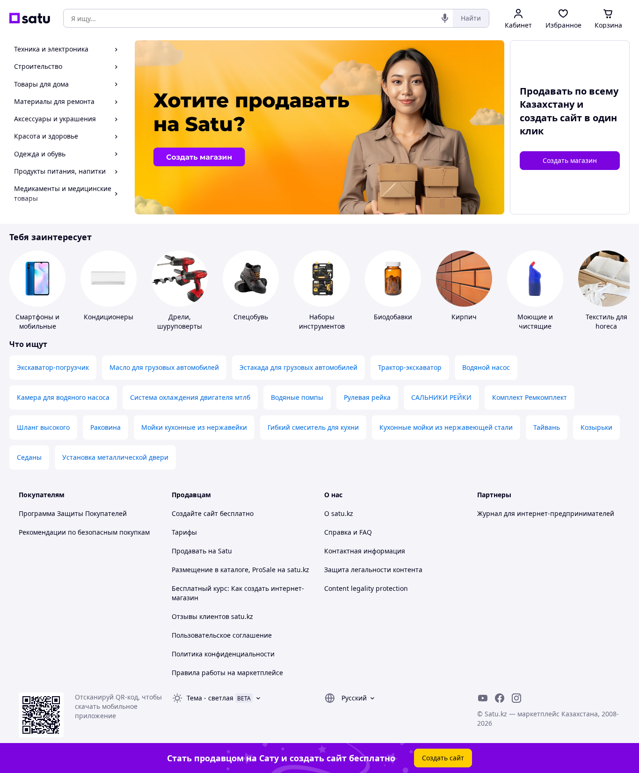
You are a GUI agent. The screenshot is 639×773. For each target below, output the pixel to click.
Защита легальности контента (373, 569)
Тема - (210, 697)
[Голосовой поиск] (445, 18)
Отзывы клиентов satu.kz (212, 616)
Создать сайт (443, 757)
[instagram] (516, 698)
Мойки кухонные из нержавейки (194, 427)
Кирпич (464, 316)
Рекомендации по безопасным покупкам (84, 532)
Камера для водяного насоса (63, 397)
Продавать (189, 550)
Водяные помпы (297, 397)
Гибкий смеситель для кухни (313, 427)
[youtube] (482, 698)
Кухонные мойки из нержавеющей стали (446, 427)
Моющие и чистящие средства (535, 326)
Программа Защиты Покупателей (73, 513)
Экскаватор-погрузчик (53, 367)
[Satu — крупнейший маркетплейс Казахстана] (29, 18)
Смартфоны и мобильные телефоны (37, 326)
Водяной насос (486, 367)
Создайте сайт (195, 513)
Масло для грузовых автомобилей (164, 367)
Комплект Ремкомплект (529, 397)
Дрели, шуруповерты (179, 321)
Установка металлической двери (115, 457)
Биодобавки (393, 316)
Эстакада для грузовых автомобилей (298, 367)
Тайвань (546, 427)
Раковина (105, 427)
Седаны (29, 457)
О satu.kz (338, 513)
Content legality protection (366, 588)
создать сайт (551, 117)
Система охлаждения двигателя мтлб (190, 397)
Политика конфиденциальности (223, 653)
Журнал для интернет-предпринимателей (545, 513)
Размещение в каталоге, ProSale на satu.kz (240, 569)
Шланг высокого (43, 427)
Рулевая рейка (367, 397)
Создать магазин (570, 160)
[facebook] (499, 698)
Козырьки (596, 427)
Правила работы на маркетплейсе (227, 672)
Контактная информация (364, 550)
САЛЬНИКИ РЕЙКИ (441, 397)
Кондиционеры (108, 316)
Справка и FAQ (348, 532)
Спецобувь (250, 316)
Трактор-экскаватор (410, 367)
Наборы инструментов (322, 321)
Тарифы (184, 532)
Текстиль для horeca (606, 321)
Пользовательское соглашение (222, 635)
